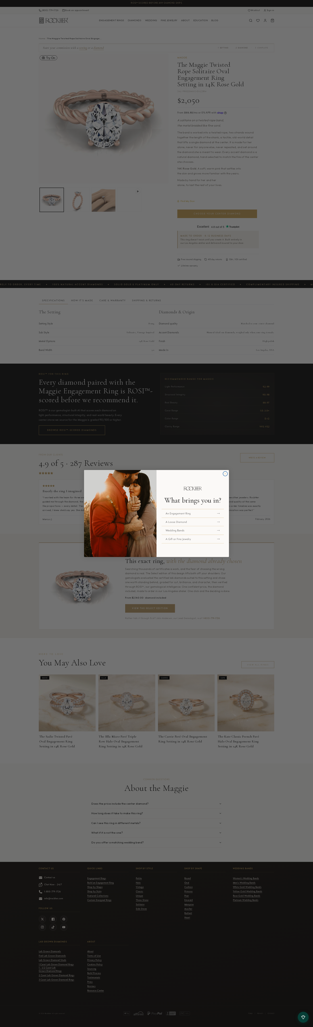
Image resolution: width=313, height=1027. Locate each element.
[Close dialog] (225, 473)
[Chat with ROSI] (303, 1017)
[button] (192, 513)
